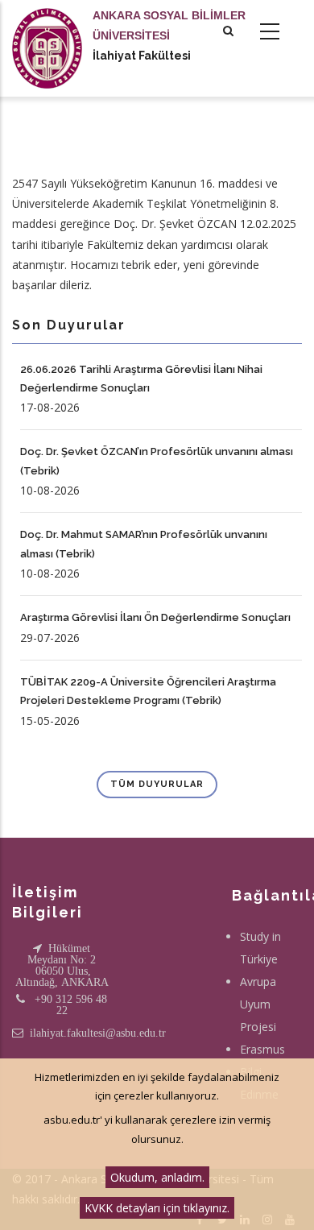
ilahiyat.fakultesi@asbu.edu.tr (98, 1032)
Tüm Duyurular (157, 784)
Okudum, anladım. (157, 1177)
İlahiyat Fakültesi (142, 55)
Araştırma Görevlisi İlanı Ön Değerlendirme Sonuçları (155, 617)
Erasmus (262, 1049)
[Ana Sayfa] (47, 32)
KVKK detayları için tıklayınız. (157, 1208)
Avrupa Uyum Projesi (258, 1004)
